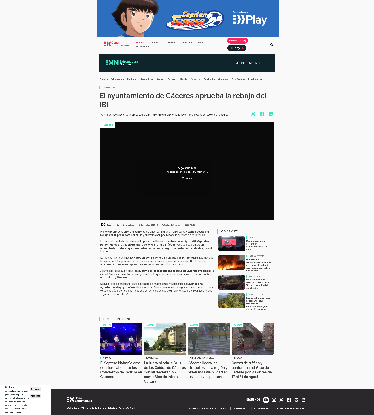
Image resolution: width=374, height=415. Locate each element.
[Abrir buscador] (272, 44)
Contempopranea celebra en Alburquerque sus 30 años (257, 245)
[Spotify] (297, 399)
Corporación (142, 46)
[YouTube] (266, 399)
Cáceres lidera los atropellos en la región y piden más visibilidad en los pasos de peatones (208, 370)
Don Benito (209, 79)
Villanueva (223, 79)
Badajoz (160, 79)
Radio (201, 42)
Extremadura (117, 79)
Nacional (131, 79)
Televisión (186, 42)
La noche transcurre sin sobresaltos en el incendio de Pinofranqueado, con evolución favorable (258, 303)
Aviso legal (240, 408)
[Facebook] (289, 399)
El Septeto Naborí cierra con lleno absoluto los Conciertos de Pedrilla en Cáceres (121, 370)
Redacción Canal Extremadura (120, 225)
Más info (35, 396)
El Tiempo (170, 42)
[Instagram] (274, 399)
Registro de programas (290, 408)
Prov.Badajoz (238, 79)
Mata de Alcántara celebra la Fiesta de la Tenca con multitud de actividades (257, 284)
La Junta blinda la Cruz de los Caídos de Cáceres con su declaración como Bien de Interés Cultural (165, 372)
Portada (103, 79)
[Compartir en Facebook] (262, 114)
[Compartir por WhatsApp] (271, 114)
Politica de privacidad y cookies (207, 408)
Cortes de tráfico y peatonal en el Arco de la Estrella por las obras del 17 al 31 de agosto (252, 370)
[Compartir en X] (253, 114)
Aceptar (35, 389)
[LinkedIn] (303, 399)
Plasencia (195, 79)
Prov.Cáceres (255, 79)
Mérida (183, 79)
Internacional (146, 79)
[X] (281, 399)
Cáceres (172, 79)
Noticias (140, 42)
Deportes (155, 42)
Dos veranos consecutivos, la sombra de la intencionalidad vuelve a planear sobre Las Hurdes (258, 264)
